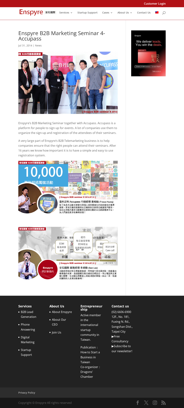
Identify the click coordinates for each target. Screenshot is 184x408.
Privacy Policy (26, 392)
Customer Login (155, 4)
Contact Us (144, 12)
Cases (105, 12)
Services (64, 12)
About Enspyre (62, 312)
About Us (123, 12)
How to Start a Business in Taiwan (90, 357)
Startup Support (87, 12)
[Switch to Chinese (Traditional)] (156, 15)
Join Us (56, 332)
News (38, 45)
